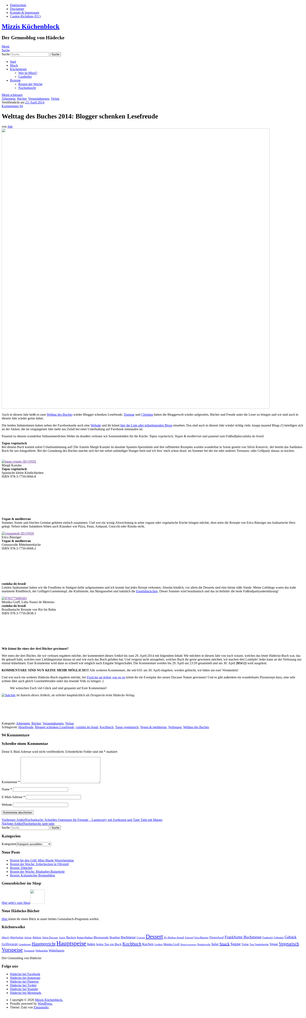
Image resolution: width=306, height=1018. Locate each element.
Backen (71, 937)
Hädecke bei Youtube (24, 989)
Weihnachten (41, 950)
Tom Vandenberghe (259, 944)
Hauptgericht (44, 943)
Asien (62, 937)
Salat (215, 944)
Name (7, 789)
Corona (141, 937)
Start (13, 61)
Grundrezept (25, 944)
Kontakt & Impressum (24, 12)
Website (96, 425)
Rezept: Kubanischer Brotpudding (32, 875)
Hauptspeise (71, 943)
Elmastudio (41, 1007)
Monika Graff (171, 944)
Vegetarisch (289, 943)
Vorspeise (12, 950)
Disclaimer (17, 9)
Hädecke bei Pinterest (24, 981)
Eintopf (189, 937)
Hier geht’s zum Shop (16, 903)
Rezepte (15, 80)
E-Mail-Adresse (13, 797)
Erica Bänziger (201, 937)
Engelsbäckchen (147, 591)
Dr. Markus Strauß (174, 937)
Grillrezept (10, 944)
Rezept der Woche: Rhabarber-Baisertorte (37, 871)
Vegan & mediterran (153, 727)
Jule (10, 126)
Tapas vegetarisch (126, 727)
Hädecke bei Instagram (25, 978)
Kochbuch (106, 727)
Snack (224, 944)
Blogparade (101, 937)
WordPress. (45, 1003)
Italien (91, 944)
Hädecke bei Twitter (23, 985)
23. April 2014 (34, 102)
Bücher (21, 98)
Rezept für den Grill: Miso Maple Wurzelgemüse (42, 860)
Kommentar (11, 782)
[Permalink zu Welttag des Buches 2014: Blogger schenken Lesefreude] (136, 407)
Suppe (235, 944)
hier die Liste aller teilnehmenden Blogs (146, 425)
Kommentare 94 (12, 106)
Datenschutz (18, 5)
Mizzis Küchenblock (31, 26)
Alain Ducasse (50, 937)
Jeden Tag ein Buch (109, 944)
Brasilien (114, 937)
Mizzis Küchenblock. (49, 1000)
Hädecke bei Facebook (25, 974)
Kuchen (148, 944)
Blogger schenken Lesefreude (54, 727)
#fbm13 (5, 937)
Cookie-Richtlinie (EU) (25, 16)
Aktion (36, 937)
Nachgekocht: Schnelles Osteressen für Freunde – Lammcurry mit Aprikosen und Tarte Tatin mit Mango (82, 820)
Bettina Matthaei (85, 937)
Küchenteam (18, 69)
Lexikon (158, 944)
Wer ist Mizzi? (27, 73)
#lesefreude (25, 727)
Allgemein (8, 98)
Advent (27, 937)
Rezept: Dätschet (21, 868)
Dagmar (129, 414)
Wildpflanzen (56, 950)
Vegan (274, 944)
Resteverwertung (188, 944)
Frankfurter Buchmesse (243, 937)
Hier (5, 919)
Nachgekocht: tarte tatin (28, 823)
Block (14, 65)
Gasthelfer (25, 76)
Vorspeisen (29, 950)
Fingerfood (216, 937)
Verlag (55, 98)
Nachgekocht (27, 88)
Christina (147, 414)
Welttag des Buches (59, 414)
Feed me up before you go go (106, 677)
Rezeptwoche (203, 944)
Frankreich (267, 937)
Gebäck (291, 937)
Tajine (245, 944)
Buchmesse (128, 937)
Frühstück (279, 937)
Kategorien (9, 844)
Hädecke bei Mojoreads (25, 993)
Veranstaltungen (38, 98)
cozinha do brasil (87, 727)
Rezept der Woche (30, 84)
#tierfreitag (16, 937)
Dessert (154, 936)
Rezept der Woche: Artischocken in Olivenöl (39, 864)
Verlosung (175, 727)
